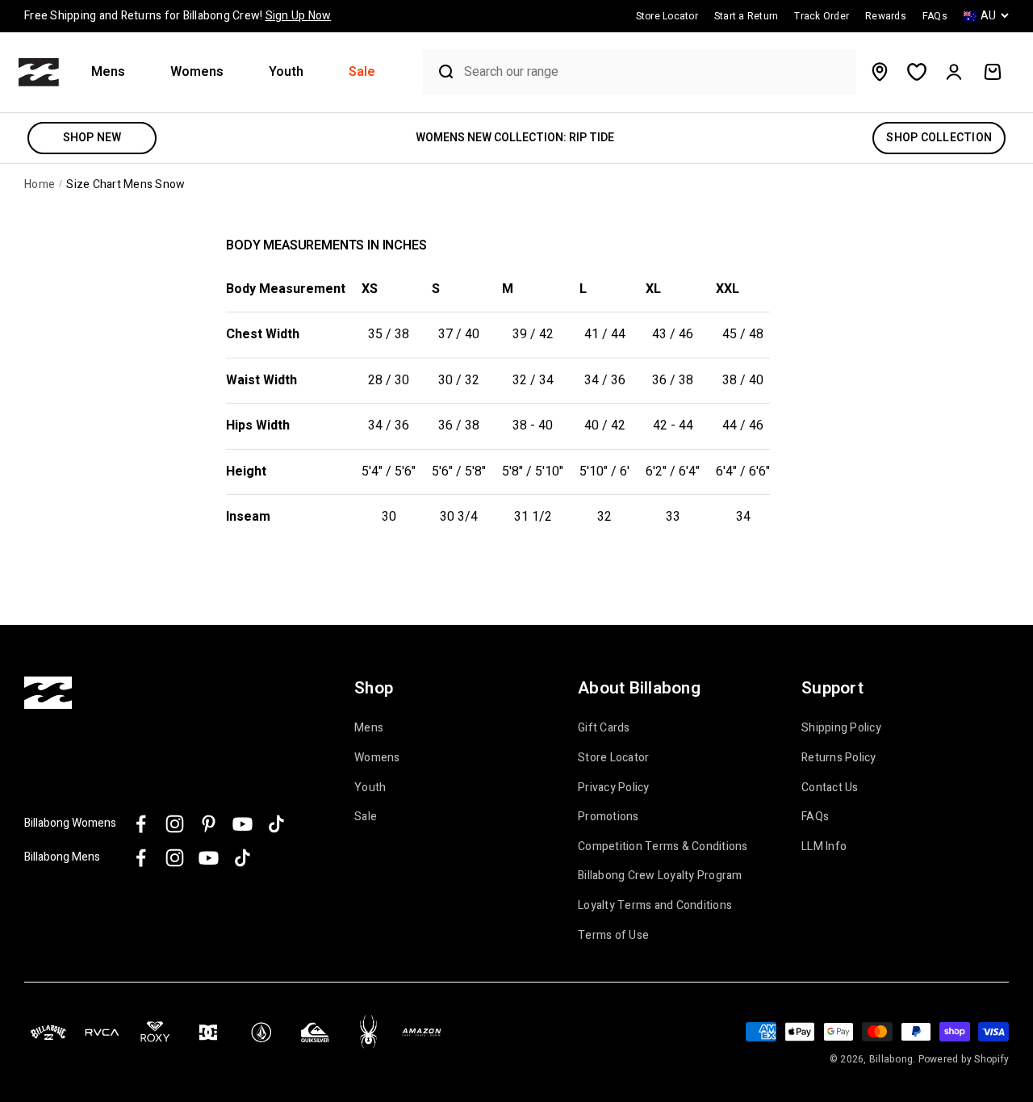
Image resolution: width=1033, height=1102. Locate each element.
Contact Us (830, 788)
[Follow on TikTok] (276, 824)
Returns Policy (838, 758)
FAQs (815, 817)
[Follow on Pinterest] (209, 824)
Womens (197, 72)
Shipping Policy (841, 728)
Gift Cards (604, 728)
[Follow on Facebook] (141, 824)
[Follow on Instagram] (175, 824)
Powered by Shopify (964, 1059)
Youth (286, 72)
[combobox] (656, 72)
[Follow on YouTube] (242, 824)
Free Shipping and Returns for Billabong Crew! (177, 15)
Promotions (608, 817)
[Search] (440, 72)
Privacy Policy (614, 788)
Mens (108, 72)
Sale (362, 72)
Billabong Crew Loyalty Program (660, 876)
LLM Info (824, 847)
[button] (114, 72)
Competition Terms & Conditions (663, 847)
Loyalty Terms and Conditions (655, 906)
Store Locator (613, 758)
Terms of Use (613, 936)
